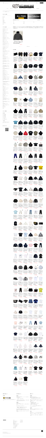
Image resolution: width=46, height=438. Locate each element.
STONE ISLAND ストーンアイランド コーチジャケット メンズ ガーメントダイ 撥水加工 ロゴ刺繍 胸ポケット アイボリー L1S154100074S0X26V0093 (20, 205)
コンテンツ (21, 8)
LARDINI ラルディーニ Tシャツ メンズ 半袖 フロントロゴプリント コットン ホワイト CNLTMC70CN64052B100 (15, 239)
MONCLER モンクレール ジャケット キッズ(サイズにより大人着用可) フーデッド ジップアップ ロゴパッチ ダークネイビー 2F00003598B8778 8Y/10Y (40, 351)
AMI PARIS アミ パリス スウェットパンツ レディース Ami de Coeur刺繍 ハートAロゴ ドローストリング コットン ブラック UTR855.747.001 (40, 216)
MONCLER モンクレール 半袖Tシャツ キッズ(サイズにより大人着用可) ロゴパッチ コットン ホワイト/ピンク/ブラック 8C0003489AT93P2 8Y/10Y (40, 339)
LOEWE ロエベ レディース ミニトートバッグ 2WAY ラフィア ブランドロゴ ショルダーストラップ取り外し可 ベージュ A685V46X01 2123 (30, 58)
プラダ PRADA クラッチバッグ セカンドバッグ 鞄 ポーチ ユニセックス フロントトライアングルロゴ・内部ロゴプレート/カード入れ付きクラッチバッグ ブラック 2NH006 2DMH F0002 (15, 59)
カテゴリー (16, 8)
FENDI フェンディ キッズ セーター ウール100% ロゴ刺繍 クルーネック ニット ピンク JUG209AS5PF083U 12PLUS (30, 249)
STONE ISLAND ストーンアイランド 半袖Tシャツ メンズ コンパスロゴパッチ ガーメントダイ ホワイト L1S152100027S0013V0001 (30, 316)
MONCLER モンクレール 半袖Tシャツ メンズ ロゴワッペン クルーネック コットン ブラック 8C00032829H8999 (25, 383)
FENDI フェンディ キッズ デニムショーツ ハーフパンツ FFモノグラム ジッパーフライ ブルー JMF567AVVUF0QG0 (30, 305)
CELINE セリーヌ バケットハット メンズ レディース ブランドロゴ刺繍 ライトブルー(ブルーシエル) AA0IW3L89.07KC (15, 372)
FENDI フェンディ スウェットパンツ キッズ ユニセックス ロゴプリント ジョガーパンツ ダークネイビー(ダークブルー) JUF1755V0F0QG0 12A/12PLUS (35, 328)
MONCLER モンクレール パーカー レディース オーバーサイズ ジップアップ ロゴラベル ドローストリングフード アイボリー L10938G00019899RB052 (15, 316)
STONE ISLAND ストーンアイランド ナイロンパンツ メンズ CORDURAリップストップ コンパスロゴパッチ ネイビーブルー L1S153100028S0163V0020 (35, 160)
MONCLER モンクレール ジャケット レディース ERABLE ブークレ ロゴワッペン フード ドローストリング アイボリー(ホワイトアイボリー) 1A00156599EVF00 (20, 228)
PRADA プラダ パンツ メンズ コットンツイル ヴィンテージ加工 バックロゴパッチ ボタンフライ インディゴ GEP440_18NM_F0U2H (15, 160)
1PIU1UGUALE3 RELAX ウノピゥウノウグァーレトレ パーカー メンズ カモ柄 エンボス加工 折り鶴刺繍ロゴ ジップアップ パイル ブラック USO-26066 (40, 137)
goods (13, 23)
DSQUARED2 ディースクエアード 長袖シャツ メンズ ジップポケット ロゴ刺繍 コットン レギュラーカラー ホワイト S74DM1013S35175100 (20, 283)
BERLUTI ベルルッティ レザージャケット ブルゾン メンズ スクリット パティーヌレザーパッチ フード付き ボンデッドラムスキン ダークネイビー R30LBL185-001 (35, 93)
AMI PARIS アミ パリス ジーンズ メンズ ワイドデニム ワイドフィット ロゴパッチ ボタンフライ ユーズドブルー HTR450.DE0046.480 (30, 216)
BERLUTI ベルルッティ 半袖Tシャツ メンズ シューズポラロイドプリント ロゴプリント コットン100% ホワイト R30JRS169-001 (20, 104)
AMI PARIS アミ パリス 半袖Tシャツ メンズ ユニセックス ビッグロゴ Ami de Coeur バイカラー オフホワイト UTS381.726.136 (40, 361)
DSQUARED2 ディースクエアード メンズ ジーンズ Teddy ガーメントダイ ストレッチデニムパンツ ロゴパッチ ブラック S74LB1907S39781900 (40, 249)
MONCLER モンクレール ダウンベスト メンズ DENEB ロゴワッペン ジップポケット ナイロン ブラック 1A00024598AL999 (40, 160)
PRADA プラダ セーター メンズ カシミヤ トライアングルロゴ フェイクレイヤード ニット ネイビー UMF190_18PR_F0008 (20, 249)
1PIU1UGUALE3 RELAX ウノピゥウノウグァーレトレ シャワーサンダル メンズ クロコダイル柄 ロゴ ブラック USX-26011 (15, 193)
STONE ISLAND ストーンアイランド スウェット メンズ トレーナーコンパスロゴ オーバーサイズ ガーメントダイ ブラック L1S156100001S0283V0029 (20, 316)
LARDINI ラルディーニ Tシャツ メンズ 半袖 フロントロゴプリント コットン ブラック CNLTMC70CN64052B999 (20, 239)
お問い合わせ (38, 8)
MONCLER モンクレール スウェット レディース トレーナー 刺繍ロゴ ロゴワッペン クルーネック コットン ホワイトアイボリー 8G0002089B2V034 (25, 172)
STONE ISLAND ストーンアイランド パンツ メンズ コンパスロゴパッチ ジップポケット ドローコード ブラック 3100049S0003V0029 (20, 294)
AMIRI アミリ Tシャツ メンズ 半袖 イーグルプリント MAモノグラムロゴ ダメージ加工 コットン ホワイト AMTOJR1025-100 (35, 216)
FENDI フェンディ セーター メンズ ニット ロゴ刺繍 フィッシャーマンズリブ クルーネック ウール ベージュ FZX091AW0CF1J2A (15, 137)
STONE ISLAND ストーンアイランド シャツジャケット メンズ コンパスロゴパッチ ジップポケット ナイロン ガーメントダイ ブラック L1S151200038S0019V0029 (35, 206)
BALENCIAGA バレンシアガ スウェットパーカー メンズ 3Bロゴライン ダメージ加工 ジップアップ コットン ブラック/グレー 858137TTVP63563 (25, 127)
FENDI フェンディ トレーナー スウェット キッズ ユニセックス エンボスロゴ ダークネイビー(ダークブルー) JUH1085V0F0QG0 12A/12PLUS (15, 338)
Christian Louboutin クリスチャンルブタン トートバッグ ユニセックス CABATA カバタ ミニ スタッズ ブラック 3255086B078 (35, 294)
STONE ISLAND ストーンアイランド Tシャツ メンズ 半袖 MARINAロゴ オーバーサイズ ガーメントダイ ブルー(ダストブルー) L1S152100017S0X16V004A (15, 217)
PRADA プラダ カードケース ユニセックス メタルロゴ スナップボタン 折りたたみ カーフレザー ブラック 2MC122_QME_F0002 (20, 305)
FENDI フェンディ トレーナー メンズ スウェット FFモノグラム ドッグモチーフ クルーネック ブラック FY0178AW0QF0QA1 (30, 70)
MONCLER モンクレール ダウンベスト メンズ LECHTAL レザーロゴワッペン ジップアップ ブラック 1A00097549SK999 (15, 271)
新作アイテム (25, 8)
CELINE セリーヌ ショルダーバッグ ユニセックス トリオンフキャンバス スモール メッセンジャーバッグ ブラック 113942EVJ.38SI (25, 361)
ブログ (34, 8)
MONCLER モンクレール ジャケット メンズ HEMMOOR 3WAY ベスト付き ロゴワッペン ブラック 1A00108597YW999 (35, 182)
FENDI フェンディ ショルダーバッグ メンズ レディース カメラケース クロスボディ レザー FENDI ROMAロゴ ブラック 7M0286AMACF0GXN (15, 283)
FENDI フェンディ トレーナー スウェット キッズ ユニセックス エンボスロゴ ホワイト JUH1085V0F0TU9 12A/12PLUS (20, 338)
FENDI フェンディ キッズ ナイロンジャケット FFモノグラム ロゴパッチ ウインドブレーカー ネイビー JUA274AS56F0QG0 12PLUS (25, 249)
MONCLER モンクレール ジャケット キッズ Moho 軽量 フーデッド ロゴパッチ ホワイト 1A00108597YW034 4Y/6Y (20, 350)
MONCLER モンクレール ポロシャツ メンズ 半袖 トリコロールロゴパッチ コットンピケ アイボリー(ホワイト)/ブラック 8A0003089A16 (40, 205)
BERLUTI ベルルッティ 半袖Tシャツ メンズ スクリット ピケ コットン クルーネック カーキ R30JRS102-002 (15, 104)
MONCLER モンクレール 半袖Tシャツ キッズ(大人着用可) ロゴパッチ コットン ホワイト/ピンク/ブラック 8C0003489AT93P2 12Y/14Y (15, 350)
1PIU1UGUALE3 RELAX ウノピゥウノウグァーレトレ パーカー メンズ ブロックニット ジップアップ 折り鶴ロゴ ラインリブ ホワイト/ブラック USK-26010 (15, 149)
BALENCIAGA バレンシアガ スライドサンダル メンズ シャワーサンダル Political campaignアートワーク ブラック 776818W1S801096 (25, 305)
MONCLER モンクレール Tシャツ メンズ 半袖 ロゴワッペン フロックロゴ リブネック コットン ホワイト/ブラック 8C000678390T (35, 283)
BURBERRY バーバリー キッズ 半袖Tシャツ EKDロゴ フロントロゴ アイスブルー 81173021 (25, 239)
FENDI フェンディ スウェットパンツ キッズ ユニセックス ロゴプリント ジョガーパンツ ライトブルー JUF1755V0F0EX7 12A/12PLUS (30, 327)
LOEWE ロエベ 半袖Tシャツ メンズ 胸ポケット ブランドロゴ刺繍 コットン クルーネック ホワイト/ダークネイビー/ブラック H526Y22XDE (40, 58)
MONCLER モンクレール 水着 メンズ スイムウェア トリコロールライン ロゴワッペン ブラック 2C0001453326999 (30, 294)
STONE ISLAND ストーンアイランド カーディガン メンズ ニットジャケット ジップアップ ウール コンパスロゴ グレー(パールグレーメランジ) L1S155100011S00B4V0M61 (25, 149)
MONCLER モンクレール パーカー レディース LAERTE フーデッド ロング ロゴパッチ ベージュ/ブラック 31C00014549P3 (20, 361)
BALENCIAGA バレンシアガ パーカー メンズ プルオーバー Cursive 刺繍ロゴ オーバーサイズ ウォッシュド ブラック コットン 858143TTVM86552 (25, 104)
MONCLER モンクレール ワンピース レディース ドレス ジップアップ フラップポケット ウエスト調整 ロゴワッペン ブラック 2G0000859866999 (40, 260)
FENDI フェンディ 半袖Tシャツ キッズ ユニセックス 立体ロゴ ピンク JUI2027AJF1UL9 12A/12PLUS (15, 327)
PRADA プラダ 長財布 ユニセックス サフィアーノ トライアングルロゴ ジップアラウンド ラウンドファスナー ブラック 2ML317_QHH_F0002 (40, 228)
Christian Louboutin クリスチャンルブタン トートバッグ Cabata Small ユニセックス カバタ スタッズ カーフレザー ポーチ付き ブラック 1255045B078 (40, 149)
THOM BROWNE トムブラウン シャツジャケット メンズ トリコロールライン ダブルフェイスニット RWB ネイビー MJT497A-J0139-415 (35, 260)
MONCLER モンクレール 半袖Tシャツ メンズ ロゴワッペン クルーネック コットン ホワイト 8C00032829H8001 (30, 115)
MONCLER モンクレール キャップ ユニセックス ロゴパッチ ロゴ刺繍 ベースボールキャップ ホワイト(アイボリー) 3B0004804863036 (20, 327)
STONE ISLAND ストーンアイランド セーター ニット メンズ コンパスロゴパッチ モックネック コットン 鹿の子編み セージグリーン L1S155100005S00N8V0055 (40, 82)
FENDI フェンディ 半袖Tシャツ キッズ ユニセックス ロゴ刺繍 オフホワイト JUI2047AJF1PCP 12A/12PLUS (25, 327)
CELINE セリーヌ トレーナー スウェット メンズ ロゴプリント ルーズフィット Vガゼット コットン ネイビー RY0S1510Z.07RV (15, 92)
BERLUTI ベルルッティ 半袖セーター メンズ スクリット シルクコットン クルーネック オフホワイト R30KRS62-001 (40, 92)
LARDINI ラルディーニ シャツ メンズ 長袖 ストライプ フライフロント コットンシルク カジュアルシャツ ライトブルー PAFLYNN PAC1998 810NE (40, 272)
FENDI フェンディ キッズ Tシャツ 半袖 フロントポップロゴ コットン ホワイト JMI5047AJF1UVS (40, 305)
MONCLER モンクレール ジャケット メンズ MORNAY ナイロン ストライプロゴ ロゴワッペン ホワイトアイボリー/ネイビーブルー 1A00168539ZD (40, 183)
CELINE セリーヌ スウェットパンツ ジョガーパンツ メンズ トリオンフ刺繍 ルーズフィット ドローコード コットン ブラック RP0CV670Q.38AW (30, 93)
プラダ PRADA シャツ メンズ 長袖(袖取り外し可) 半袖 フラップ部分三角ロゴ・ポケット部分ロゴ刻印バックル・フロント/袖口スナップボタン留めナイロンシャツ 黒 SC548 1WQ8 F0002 (20, 59)
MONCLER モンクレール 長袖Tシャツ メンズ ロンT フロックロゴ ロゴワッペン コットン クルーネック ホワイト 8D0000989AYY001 (25, 81)
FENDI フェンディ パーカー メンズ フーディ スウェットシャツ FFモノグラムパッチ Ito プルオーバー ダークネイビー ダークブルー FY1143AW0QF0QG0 (15, 116)
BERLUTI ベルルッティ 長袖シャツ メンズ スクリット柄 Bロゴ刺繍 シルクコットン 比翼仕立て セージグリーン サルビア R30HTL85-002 (35, 137)
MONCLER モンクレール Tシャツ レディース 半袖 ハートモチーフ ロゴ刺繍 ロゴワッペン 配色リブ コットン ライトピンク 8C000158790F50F (30, 283)
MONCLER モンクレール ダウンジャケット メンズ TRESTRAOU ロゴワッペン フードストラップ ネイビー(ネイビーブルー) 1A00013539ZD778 (30, 239)
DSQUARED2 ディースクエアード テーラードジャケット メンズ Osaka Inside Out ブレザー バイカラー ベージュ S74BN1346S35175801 (15, 81)
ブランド (11, 8)
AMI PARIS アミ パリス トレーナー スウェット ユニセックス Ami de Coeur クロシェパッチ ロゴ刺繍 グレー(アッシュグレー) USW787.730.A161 (35, 361)
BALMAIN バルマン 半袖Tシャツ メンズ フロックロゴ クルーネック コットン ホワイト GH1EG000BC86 (20, 260)
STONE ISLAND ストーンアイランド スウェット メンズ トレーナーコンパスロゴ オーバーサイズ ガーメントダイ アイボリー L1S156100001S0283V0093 (25, 316)
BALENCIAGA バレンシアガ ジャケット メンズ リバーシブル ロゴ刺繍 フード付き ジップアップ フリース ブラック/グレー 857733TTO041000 (20, 127)
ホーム (7, 8)
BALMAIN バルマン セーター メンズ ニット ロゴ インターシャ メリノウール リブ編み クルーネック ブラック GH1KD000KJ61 (30, 137)
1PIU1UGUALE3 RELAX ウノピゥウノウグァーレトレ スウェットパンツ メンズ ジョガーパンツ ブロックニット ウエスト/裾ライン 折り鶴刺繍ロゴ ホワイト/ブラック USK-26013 (25, 161)
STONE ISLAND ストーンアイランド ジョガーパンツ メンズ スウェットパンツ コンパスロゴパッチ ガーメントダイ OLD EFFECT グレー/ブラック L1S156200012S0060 (20, 217)
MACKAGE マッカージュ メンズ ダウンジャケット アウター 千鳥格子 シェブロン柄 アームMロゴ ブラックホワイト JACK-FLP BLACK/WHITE (18, 42)
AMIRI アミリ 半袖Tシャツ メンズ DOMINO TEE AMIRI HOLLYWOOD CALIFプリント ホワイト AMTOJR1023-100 (25, 372)
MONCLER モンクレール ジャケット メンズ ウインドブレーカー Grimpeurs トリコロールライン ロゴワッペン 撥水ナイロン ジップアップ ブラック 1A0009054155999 (20, 116)
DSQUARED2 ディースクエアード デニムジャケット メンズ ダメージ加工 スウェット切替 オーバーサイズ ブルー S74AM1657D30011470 (20, 81)
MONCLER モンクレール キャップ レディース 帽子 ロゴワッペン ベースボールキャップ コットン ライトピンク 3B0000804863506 (15, 294)
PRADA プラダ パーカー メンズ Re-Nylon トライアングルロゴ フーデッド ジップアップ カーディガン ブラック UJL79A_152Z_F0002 (15, 383)
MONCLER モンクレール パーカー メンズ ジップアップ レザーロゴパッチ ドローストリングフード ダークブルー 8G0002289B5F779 (20, 172)
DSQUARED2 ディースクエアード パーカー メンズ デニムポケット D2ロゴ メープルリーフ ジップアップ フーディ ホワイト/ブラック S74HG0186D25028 (35, 272)
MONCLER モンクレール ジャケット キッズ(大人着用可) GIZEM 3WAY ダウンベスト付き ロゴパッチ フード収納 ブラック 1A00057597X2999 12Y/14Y (35, 339)
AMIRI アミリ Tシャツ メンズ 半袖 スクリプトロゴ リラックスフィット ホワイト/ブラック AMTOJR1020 (20, 372)
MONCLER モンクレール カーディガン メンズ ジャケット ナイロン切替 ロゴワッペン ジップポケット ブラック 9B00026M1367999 (35, 194)
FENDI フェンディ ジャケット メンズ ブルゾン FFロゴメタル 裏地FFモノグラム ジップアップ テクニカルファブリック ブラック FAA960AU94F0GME (30, 127)
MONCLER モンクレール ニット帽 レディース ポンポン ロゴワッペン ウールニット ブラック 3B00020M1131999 (15, 172)
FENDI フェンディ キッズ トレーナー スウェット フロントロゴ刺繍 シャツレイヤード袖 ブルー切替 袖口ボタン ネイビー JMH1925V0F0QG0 (35, 305)
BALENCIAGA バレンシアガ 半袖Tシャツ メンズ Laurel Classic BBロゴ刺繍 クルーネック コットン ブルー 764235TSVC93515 (15, 127)
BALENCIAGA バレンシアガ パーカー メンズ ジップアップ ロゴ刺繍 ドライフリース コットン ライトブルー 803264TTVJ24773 (30, 104)
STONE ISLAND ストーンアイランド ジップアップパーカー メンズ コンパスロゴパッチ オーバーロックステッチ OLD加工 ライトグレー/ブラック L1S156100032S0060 (35, 82)
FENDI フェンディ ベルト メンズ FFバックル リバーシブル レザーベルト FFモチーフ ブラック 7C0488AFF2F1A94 (35, 227)
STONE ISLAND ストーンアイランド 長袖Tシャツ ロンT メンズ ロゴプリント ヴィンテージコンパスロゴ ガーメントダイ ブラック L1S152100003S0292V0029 (15, 206)
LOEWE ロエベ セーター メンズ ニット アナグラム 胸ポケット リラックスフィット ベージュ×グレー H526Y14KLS (20, 383)
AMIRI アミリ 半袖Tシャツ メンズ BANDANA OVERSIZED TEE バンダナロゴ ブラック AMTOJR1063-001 (40, 372)
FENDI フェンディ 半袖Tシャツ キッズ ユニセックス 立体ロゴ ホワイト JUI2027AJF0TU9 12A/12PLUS (40, 316)
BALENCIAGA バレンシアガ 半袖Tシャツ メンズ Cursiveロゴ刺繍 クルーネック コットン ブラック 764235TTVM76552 (35, 172)
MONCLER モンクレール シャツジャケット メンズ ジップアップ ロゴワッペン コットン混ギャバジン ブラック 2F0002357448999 (30, 81)
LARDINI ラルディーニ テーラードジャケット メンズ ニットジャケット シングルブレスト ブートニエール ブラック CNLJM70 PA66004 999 (25, 70)
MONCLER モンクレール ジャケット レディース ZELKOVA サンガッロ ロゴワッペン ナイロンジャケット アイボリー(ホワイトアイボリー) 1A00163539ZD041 (25, 228)
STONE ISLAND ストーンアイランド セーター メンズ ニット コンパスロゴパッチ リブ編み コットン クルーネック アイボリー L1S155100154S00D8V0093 (20, 149)
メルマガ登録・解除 (29, 8)
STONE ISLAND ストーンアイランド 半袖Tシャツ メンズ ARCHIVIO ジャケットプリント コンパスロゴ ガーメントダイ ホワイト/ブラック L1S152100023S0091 (25, 261)
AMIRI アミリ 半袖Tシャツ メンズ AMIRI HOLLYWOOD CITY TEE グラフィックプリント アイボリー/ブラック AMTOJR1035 (30, 372)
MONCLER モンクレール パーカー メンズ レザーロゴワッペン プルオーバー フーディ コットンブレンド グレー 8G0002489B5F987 (40, 239)
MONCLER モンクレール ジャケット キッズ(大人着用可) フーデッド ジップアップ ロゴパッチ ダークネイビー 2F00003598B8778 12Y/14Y (15, 362)
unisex (24, 23)
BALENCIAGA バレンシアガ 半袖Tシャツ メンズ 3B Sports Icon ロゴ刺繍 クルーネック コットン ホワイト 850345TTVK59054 (20, 182)
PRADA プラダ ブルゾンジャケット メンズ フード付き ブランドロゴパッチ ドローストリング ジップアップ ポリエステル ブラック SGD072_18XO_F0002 (20, 138)
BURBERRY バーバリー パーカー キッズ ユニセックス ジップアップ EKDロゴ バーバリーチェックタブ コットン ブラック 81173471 (25, 194)
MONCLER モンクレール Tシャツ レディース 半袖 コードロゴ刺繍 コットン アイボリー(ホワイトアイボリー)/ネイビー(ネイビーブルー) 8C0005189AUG (30, 228)
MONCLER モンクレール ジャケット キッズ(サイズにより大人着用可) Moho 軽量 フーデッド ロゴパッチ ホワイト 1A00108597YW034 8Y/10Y (25, 351)
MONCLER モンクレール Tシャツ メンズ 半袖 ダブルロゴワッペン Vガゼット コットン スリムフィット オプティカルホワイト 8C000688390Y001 (40, 283)
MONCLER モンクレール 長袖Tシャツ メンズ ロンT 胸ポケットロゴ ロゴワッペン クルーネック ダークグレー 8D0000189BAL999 (20, 272)
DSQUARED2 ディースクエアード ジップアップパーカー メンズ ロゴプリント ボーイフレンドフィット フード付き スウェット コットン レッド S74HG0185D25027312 (25, 138)
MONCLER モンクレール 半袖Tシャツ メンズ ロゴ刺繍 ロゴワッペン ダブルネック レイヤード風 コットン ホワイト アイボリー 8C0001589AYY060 (40, 104)
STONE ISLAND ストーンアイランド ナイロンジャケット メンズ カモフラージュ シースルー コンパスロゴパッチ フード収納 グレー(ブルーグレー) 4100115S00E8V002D (25, 283)
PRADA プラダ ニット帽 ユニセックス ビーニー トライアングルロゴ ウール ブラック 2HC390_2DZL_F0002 (30, 182)
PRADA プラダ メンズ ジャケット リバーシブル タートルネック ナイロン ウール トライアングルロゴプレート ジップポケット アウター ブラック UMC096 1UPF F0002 (25, 59)
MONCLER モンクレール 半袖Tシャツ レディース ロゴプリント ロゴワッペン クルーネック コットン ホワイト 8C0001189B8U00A (30, 260)
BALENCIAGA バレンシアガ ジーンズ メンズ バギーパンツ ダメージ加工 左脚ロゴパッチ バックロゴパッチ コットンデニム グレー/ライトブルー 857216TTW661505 (20, 161)
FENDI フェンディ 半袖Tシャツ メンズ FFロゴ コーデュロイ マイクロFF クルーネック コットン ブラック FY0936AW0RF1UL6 (35, 249)
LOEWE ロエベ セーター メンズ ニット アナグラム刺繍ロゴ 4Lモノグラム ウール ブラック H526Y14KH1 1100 (35, 58)
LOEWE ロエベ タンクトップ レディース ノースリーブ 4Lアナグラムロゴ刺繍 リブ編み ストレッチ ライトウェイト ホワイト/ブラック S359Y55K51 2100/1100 (15, 71)
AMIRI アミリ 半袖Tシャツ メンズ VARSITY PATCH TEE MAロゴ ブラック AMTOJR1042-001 (35, 372)
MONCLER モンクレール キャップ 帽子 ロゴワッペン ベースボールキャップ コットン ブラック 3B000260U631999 (15, 227)
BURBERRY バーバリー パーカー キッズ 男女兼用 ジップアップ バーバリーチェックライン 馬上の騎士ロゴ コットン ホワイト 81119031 (25, 182)
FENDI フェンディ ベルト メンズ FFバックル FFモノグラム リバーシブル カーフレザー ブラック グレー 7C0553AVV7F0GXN (15, 305)
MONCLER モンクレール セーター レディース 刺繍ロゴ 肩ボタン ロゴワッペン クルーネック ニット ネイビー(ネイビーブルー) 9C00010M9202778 (15, 249)
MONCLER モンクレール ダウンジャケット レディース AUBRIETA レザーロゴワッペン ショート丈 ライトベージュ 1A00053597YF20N (35, 239)
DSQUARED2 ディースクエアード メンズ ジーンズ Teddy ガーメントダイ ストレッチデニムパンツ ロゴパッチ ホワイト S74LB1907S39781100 (15, 260)
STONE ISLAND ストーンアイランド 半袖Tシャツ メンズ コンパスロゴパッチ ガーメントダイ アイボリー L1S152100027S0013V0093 (35, 316)
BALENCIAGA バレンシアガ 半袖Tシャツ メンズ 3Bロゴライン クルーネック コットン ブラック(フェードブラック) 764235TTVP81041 (35, 149)
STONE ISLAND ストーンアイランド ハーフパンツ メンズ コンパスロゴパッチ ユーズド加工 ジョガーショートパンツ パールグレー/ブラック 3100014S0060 (25, 295)
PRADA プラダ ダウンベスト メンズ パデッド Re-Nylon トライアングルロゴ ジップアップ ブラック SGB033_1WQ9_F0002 (25, 271)
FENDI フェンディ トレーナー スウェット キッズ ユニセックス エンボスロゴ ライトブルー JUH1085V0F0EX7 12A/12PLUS (40, 327)
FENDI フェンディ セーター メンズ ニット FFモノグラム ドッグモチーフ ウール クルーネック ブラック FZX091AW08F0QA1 (35, 126)
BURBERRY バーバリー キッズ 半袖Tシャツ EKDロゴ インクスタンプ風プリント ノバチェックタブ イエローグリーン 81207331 (40, 294)
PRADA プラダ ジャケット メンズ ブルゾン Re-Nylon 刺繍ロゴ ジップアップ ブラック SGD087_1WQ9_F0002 (30, 271)
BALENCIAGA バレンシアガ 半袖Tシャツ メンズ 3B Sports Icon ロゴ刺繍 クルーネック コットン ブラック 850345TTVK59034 (15, 182)
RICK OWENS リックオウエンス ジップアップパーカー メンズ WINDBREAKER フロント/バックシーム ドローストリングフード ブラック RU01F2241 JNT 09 (30, 161)
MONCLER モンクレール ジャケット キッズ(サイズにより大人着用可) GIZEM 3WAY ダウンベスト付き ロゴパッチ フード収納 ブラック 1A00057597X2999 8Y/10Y (30, 339)
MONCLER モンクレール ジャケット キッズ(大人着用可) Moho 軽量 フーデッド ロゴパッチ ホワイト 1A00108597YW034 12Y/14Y (30, 350)
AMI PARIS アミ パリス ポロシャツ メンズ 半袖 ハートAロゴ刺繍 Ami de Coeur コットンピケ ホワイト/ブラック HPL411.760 (25, 216)
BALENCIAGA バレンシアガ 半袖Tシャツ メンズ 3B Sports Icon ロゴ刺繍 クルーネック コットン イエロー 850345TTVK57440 (40, 172)
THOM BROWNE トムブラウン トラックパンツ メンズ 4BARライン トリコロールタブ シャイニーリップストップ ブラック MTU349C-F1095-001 (25, 115)
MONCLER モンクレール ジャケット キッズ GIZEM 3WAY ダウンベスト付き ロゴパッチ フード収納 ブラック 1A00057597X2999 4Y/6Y (30, 362)
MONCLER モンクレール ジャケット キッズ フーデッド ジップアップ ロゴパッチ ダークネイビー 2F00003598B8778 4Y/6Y (35, 350)
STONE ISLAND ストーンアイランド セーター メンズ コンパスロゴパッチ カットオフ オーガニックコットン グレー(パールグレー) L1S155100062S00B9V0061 (25, 206)
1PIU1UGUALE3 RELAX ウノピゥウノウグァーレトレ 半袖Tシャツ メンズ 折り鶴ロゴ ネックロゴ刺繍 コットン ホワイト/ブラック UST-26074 (20, 194)
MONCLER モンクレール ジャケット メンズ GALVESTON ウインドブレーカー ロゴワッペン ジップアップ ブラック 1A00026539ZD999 (30, 149)
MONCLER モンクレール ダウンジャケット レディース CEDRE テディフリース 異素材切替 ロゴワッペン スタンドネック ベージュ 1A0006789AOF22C (40, 115)
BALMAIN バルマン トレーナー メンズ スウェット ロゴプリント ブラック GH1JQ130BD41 (35, 70)
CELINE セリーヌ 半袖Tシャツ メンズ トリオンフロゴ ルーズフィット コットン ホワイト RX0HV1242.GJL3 (25, 92)
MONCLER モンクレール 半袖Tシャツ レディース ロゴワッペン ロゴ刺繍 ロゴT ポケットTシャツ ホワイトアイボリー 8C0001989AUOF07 (20, 70)
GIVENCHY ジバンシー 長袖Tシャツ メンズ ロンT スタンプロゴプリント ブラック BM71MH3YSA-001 (40, 70)
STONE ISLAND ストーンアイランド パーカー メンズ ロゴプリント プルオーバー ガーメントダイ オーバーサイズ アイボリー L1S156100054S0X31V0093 (30, 205)
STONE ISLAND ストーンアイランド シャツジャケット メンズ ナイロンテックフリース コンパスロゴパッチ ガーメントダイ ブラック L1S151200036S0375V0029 (40, 194)
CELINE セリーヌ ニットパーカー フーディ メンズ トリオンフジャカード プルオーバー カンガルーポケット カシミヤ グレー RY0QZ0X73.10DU (20, 93)
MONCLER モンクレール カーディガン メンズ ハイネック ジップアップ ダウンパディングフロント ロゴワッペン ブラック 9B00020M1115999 (30, 172)
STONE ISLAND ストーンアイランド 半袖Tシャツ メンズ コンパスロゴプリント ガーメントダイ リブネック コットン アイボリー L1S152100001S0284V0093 (35, 104)
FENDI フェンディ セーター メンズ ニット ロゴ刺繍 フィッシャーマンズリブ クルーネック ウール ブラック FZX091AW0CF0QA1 (40, 127)
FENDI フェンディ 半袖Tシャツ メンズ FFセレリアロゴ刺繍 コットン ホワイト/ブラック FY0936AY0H (25, 338)
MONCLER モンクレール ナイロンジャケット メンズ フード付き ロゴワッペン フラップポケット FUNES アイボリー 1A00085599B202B (30, 194)
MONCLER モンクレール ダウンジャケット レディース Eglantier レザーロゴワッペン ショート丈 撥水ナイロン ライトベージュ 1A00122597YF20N (35, 115)
